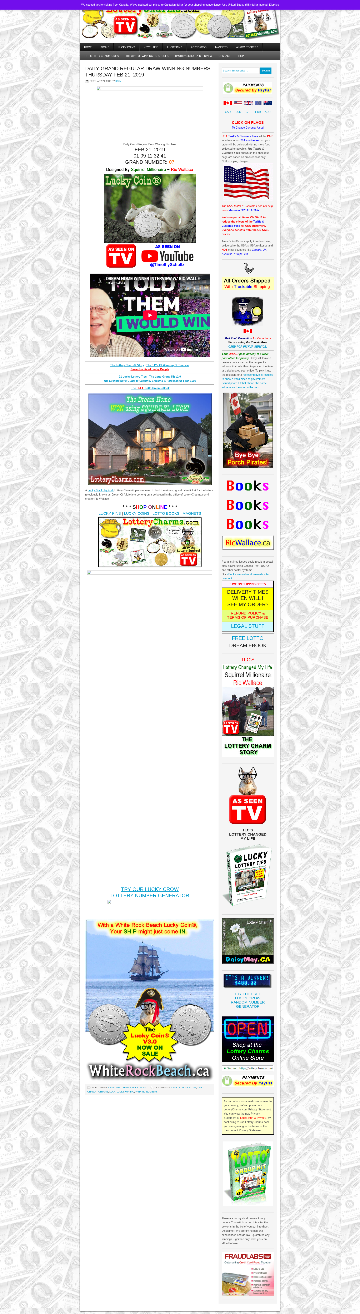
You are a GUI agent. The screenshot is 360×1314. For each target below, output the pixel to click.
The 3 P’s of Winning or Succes (147, 56)
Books (104, 47)
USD (238, 112)
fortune (102, 1091)
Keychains (151, 47)
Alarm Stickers (247, 47)
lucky (120, 1091)
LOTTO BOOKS (165, 513)
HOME (88, 47)
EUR (258, 112)
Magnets (221, 47)
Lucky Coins (126, 47)
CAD (228, 112)
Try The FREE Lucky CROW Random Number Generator (248, 1000)
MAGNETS (191, 513)
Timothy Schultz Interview (193, 56)
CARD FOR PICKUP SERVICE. (247, 346)
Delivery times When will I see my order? (248, 598)
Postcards (198, 47)
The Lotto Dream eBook (150, 388)
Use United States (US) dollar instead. (245, 4)
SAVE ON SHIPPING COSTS (248, 584)
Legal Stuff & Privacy (253, 1117)
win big (129, 1091)
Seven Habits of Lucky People (150, 369)
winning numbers (146, 1091)
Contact (224, 56)
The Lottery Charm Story (101, 56)
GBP (248, 112)
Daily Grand (139, 1087)
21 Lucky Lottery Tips (133, 376)
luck (112, 1091)
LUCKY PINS (110, 513)
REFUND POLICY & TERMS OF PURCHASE (247, 615)
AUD (267, 112)
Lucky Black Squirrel (101, 490)
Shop (240, 56)
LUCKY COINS (136, 513)
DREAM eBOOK (247, 645)
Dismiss (274, 4)
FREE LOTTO (248, 638)
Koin (118, 81)
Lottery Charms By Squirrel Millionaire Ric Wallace (180, 27)
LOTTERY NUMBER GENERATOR (149, 895)
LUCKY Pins (174, 47)
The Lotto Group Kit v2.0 (165, 376)
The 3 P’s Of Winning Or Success (167, 365)
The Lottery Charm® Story (127, 365)
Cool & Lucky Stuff (183, 1087)
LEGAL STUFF (248, 626)
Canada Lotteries (119, 1087)
